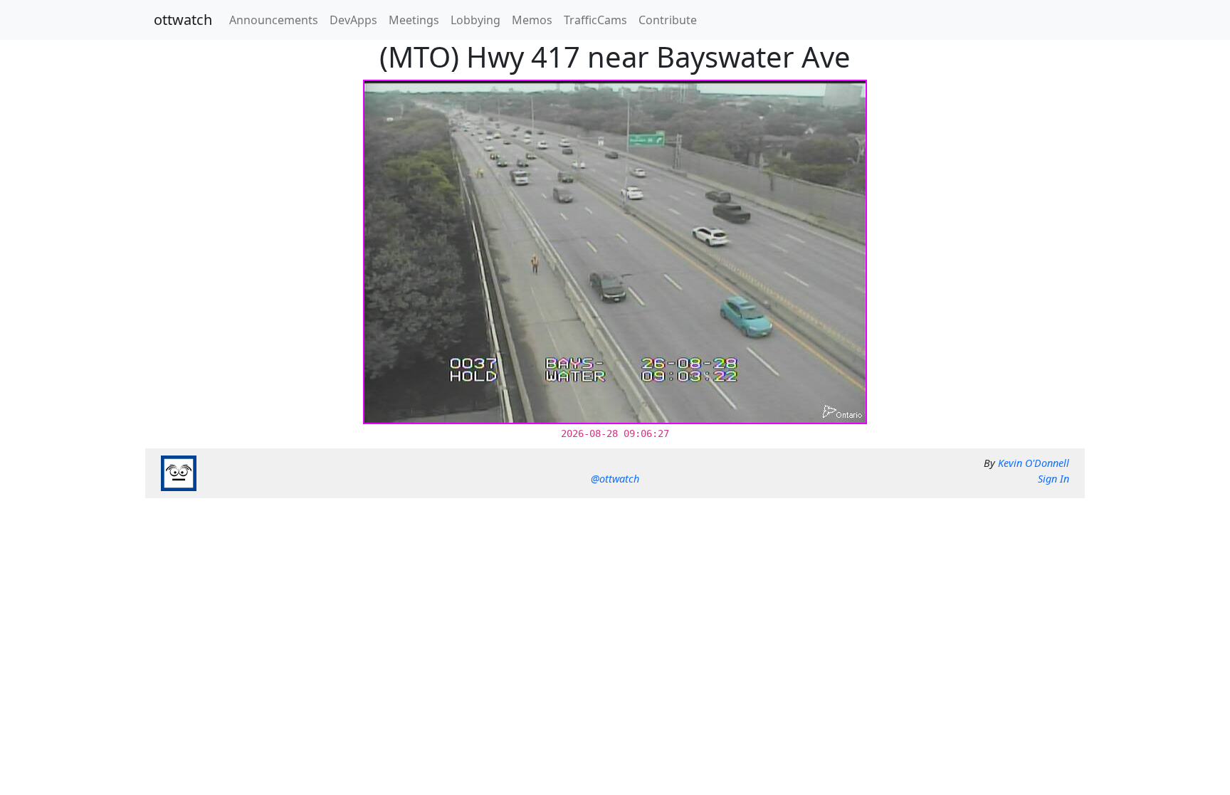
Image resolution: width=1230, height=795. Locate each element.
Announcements (273, 20)
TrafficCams (595, 20)
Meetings (414, 20)
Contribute (667, 20)
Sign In (1053, 478)
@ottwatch (615, 478)
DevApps (353, 20)
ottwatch (183, 19)
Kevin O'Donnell (1033, 463)
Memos (532, 20)
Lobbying (475, 20)
